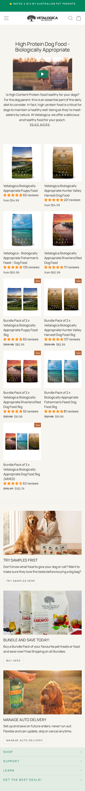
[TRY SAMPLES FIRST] (42, 533)
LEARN (9, 770)
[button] (42, 74)
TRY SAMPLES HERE (20, 580)
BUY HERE (13, 660)
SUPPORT (11, 761)
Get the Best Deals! (22, 780)
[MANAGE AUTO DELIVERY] (42, 692)
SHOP (8, 752)
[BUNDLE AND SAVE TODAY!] (42, 613)
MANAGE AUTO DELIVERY (24, 740)
